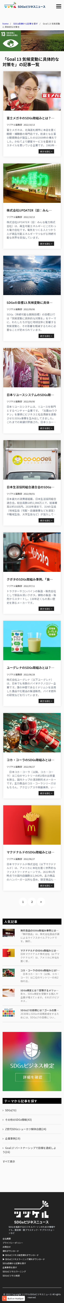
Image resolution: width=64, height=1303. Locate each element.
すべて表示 (9, 1161)
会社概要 (7, 1238)
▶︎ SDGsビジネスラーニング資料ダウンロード (24, 1259)
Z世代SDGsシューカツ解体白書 (25, 1129)
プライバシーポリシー (13, 1242)
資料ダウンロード (11, 1250)
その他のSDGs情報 (18, 1119)
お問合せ (7, 1246)
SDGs (10, 1110)
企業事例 (12, 1138)
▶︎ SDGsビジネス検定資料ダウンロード (21, 1255)
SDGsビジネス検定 (11, 1275)
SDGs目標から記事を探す (25, 23)
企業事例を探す (10, 1267)
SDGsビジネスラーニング (14, 1271)
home (5, 23)
